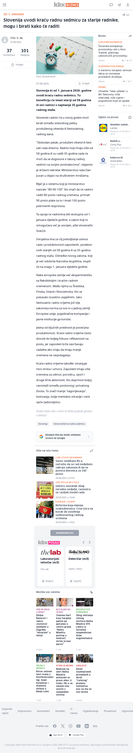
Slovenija (42, 423)
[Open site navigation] (4, 5)
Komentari (43, 711)
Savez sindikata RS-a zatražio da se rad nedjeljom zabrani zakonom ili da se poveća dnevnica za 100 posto (74, 467)
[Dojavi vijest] (119, 5)
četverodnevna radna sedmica (69, 423)
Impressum (25, 711)
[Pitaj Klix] (111, 5)
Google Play (78, 734)
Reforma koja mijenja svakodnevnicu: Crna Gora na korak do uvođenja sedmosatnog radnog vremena (74, 512)
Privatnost (110, 711)
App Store (57, 734)
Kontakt (60, 711)
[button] (83, 542)
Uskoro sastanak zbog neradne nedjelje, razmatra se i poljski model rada (73, 489)
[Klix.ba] (66, 4)
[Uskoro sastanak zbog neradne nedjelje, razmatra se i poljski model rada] (45, 490)
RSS (95, 726)
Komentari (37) (64, 532)
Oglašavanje (90, 711)
